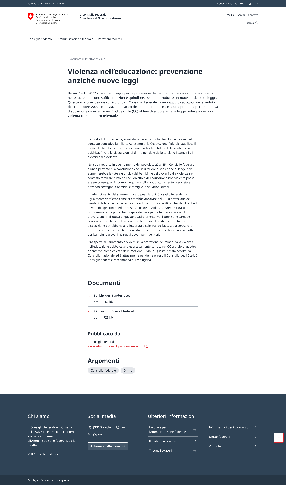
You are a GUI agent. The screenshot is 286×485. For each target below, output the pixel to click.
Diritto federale (219, 437)
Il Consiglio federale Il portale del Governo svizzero (100, 16)
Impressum (47, 480)
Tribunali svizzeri (160, 450)
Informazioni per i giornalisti (228, 427)
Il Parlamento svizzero (164, 441)
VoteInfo (215, 446)
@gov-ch (98, 434)
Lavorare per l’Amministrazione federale (167, 429)
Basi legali (33, 480)
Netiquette (63, 480)
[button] (40, 39)
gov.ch (124, 427)
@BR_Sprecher (103, 427)
